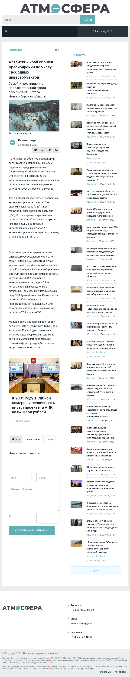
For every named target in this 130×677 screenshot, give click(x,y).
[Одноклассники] (42, 150)
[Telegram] (49, 150)
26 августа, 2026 (97, 357)
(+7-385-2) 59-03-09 (82, 610)
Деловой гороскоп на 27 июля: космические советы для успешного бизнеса (101, 326)
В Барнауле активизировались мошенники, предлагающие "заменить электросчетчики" (101, 251)
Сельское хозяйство (95, 352)
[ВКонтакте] (35, 150)
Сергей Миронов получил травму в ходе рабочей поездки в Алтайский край (99, 212)
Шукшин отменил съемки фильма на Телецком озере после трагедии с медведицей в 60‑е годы (101, 526)
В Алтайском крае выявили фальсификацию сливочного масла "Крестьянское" (100, 290)
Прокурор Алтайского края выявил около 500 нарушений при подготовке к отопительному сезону (101, 128)
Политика (90, 220)
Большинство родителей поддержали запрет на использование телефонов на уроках (101, 67)
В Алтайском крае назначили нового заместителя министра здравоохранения (101, 108)
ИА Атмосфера (65, 8)
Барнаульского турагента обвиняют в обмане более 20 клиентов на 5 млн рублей (101, 452)
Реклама (105, 671)
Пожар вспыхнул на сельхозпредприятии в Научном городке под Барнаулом (98, 149)
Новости (78, 55)
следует (18, 175)
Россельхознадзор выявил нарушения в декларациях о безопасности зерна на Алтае (101, 344)
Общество (91, 76)
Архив (96, 570)
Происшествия (93, 158)
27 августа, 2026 (107, 76)
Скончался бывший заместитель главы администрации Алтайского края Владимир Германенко (100, 433)
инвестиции (34, 439)
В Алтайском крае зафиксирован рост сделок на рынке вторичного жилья (101, 308)
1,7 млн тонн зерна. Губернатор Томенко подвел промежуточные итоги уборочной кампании (101, 547)
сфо (50, 439)
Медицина (91, 115)
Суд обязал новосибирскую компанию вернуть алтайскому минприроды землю (101, 194)
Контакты (120, 671)
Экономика (16, 49)
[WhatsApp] (56, 150)
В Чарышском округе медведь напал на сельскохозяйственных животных (102, 88)
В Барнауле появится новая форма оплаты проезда (100, 469)
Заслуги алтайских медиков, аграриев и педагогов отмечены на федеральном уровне (100, 486)
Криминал (91, 259)
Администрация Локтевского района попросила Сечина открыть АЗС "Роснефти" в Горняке (101, 390)
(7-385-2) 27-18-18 (81, 637)
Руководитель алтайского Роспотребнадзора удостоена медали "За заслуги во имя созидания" (101, 175)
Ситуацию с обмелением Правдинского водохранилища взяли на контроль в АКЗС (102, 506)
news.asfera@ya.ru (81, 623)
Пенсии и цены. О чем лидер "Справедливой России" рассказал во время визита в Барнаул (101, 369)
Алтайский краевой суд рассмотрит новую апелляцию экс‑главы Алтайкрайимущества (101, 411)
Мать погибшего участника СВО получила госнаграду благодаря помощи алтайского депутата (102, 232)
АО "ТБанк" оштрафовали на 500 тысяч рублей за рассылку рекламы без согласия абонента (102, 271)
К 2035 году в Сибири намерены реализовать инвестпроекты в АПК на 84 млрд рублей (33, 405)
